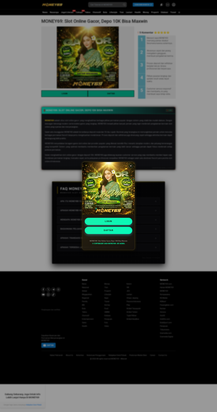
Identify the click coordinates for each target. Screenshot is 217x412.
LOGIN (108, 221)
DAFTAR (108, 230)
